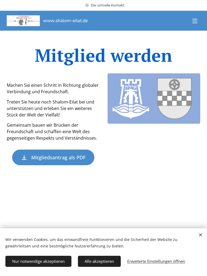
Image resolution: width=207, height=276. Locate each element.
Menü (194, 20)
